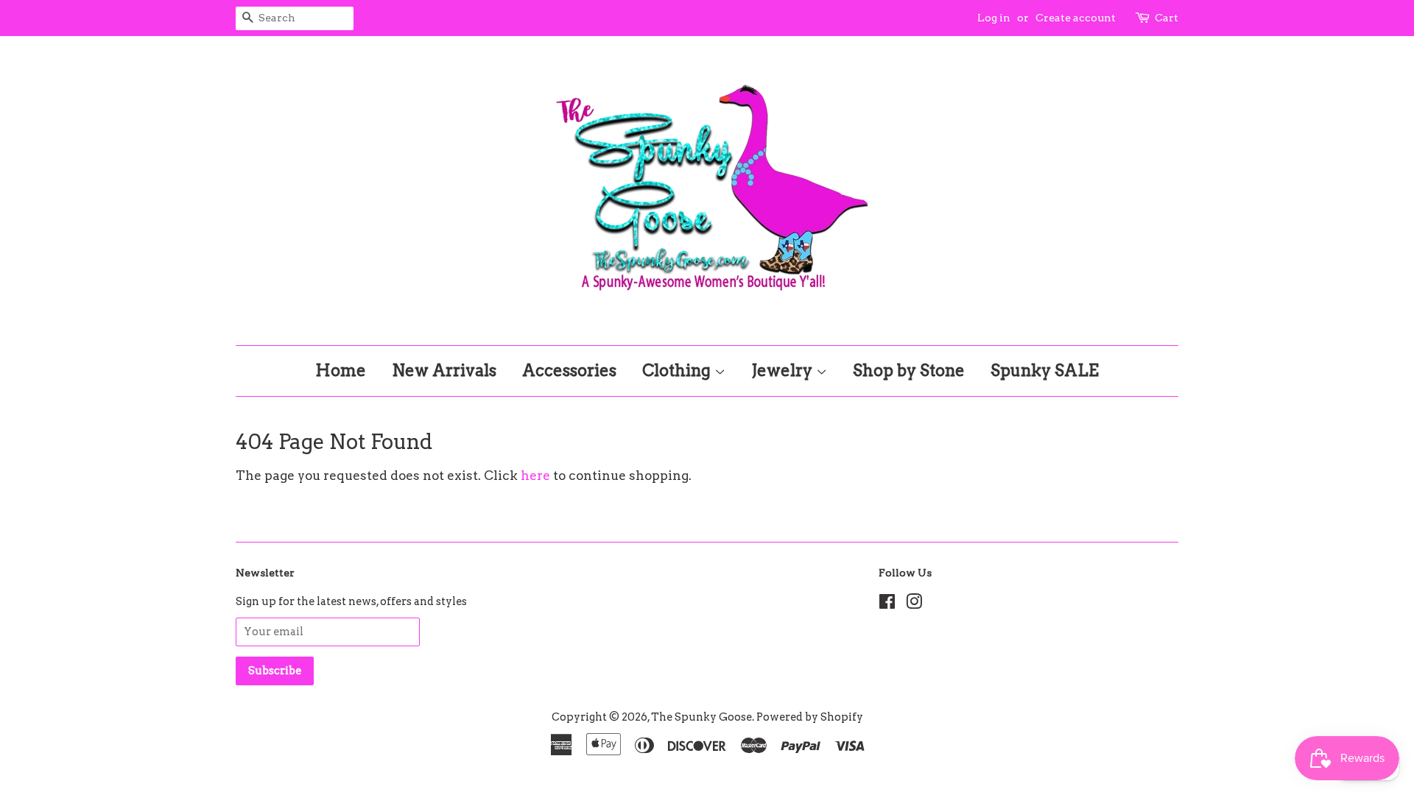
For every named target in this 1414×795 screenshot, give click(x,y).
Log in (993, 18)
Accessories (569, 370)
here (535, 475)
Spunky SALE (1045, 370)
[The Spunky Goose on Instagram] (914, 604)
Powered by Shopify (809, 717)
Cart (1166, 18)
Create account (1075, 18)
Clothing (678, 370)
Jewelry (783, 370)
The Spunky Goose (701, 717)
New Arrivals (444, 370)
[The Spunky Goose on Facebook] (887, 604)
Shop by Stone (909, 370)
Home (340, 370)
